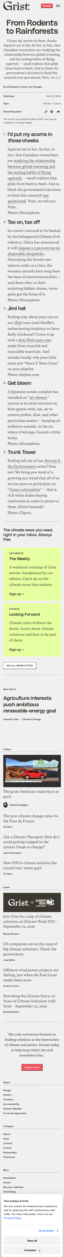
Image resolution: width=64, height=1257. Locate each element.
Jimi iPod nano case (35, 340)
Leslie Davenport (12, 852)
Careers (7, 1147)
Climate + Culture (52, 103)
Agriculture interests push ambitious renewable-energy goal (29, 704)
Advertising (9, 1191)
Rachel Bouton (11, 933)
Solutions (8, 1099)
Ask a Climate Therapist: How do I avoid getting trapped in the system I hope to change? (31, 842)
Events (7, 1182)
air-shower (38, 397)
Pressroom (9, 1157)
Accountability (11, 1104)
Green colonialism (24, 490)
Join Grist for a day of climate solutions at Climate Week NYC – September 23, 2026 (30, 921)
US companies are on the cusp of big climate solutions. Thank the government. (30, 949)
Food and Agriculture (14, 1113)
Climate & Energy (31, 719)
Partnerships (10, 1152)
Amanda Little (11, 719)
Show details (46, 1230)
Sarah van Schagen (31, 86)
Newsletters (9, 1177)
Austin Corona (11, 985)
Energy (7, 1090)
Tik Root (7, 826)
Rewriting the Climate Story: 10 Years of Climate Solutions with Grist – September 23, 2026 (29, 1001)
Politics (7, 1094)
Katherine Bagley (19, 804)
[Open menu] (58, 6)
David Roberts (11, 86)
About (6, 1134)
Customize (30, 1250)
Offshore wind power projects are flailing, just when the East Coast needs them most (30, 975)
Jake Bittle (9, 960)
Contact (7, 1143)
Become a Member (13, 1187)
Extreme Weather (12, 1108)
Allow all (32, 1240)
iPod (18, 323)
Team (6, 1138)
